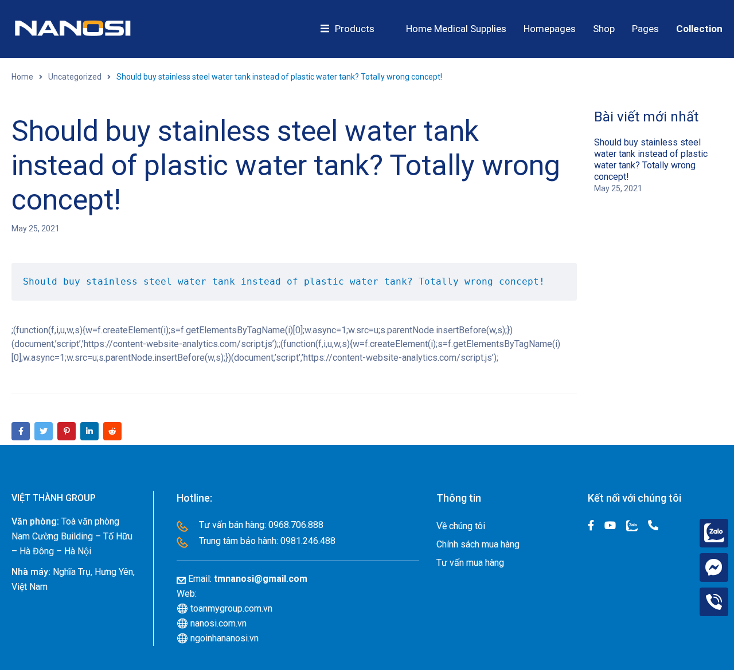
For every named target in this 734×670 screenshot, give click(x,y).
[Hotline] (714, 602)
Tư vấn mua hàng (470, 562)
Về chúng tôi (460, 526)
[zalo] (714, 533)
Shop (604, 28)
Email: (247, 578)
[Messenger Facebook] (714, 567)
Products (354, 28)
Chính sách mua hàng (478, 544)
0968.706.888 (295, 524)
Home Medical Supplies (456, 28)
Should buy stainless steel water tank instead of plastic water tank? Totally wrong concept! (651, 159)
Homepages (550, 28)
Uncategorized (74, 76)
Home (22, 76)
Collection (699, 28)
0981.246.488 (307, 540)
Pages (645, 28)
